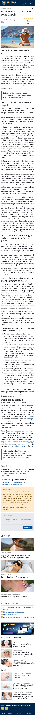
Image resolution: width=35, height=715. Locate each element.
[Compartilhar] (32, 8)
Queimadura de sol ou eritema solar (17, 95)
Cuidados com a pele (19, 93)
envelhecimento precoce (19, 446)
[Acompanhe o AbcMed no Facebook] (2, 708)
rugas (30, 442)
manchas (30, 349)
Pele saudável (6, 9)
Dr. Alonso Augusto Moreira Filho (12, 482)
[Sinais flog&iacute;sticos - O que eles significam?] (6, 677)
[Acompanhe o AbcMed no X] (6, 708)
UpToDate (21, 473)
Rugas (26, 457)
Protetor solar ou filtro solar (14, 455)
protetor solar (13, 353)
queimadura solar (20, 199)
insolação (30, 419)
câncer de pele (6, 427)
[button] (31, 3)
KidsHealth (5, 476)
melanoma (5, 437)
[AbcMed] (15, 3)
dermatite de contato (16, 425)
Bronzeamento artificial (14, 97)
